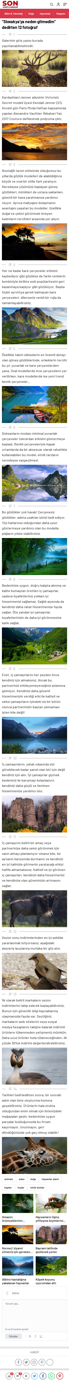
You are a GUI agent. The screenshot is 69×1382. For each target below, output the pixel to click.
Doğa (31, 13)
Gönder (13, 1336)
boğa (33, 1179)
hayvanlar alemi (50, 1179)
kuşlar (21, 1187)
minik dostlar (37, 1187)
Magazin (60, 13)
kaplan (8, 1187)
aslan (22, 1179)
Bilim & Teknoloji (14, 13)
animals (8, 1179)
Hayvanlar (45, 13)
